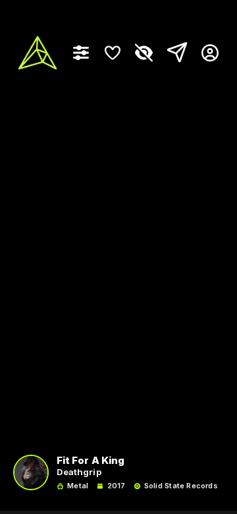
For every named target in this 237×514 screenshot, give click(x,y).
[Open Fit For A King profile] (31, 472)
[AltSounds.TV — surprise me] (37, 53)
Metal (77, 486)
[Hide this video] (144, 52)
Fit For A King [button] (90, 461)
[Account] (205, 53)
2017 (116, 486)
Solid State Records (181, 486)
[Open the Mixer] (81, 52)
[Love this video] (112, 52)
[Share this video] (174, 53)
